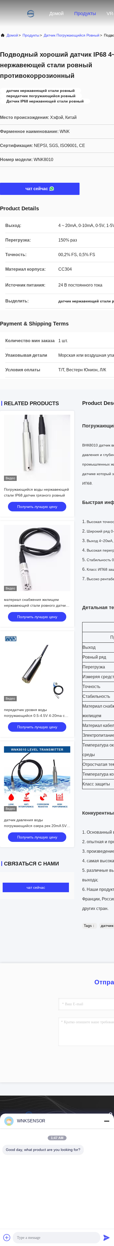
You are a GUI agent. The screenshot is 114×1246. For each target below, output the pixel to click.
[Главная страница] (21, 13)
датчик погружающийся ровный (71, 35)
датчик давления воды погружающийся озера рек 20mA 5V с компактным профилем (36, 826)
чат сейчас (36, 188)
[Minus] (106, 1121)
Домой (56, 13)
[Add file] (7, 1237)
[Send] (106, 1237)
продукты (31, 35)
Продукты (85, 13)
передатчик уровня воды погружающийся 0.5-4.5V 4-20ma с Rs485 (34, 716)
